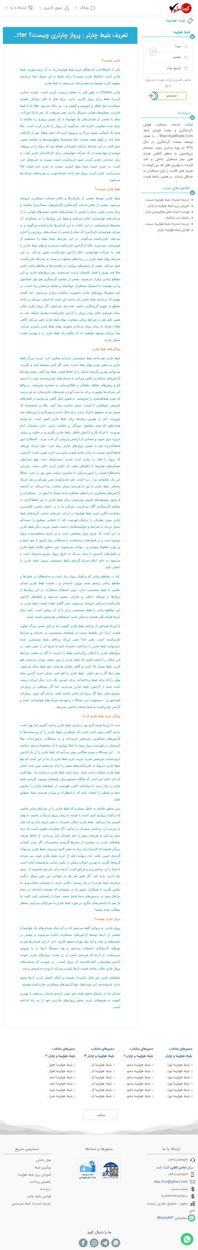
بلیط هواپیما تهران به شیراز (177, 1071)
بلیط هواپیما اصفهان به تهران (60, 1077)
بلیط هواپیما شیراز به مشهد (60, 1096)
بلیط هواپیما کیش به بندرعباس (99, 1096)
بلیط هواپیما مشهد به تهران (138, 1064)
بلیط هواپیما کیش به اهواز (99, 1089)
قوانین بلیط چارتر (39, 1196)
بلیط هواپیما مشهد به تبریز (138, 1089)
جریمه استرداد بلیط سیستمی (31, 1203)
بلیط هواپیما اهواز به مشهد (60, 1071)
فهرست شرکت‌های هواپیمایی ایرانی (166, 211)
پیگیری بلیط (42, 1167)
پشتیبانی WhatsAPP (172, 1218)
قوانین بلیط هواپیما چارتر (173, 229)
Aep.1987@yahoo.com (171, 1181)
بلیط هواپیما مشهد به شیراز (138, 1077)
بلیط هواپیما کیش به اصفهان (99, 1083)
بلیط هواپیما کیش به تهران (99, 1064)
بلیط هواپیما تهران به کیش (177, 1077)
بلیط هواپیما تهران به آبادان (177, 1096)
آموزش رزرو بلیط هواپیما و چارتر (168, 205)
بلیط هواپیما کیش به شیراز (99, 1071)
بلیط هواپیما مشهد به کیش (138, 1083)
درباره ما (45, 1189)
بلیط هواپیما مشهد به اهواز (138, 1096)
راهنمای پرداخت (40, 1181)
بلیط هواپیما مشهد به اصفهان (138, 1071)
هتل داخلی (43, 1160)
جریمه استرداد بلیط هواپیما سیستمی (166, 199)
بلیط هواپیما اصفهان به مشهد (60, 1083)
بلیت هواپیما (175, 20)
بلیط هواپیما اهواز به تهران (60, 1064)
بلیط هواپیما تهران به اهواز (177, 1083)
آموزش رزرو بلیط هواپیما (34, 1174)
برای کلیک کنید (174, 1167)
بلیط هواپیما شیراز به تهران (60, 1089)
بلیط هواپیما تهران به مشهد (177, 1064)
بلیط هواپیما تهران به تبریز (177, 1089)
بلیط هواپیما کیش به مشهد (99, 1077)
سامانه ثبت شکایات (177, 217)
